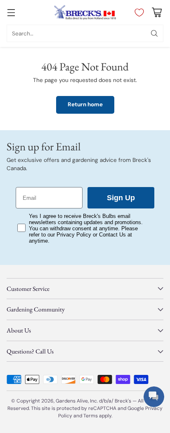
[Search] (154, 33)
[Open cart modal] (156, 12)
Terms (91, 415)
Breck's (123, 401)
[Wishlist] (137, 12)
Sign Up (121, 198)
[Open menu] (10, 12)
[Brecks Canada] (85, 12)
